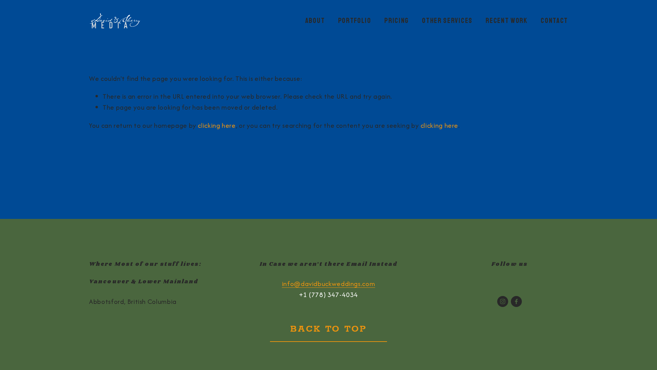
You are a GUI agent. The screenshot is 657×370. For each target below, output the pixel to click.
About (315, 20)
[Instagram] (502, 301)
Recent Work (507, 20)
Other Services (447, 20)
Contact (554, 20)
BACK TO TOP (328, 329)
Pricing (396, 20)
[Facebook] (516, 301)
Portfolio (354, 20)
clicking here (216, 125)
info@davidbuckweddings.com (328, 283)
